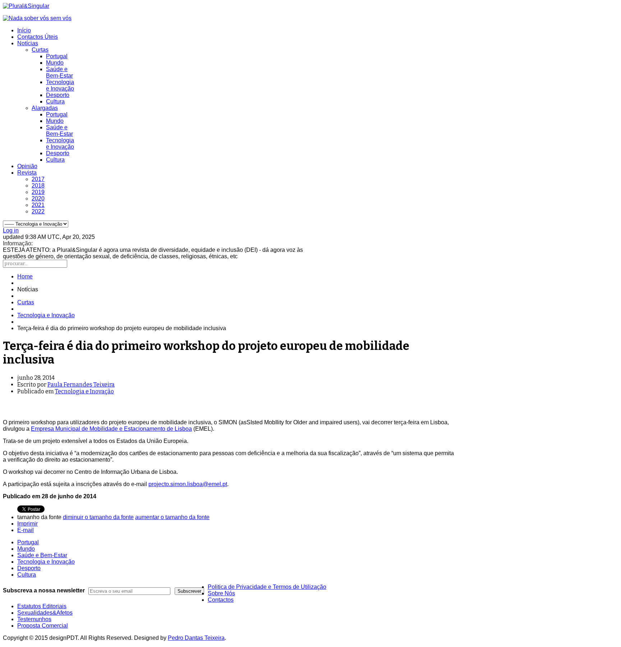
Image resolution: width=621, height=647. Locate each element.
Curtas (40, 50)
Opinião (27, 166)
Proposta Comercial (42, 626)
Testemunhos (34, 619)
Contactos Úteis (37, 37)
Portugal (57, 56)
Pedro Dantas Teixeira (196, 638)
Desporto (57, 95)
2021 (38, 205)
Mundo (55, 63)
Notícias (27, 43)
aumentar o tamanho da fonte (172, 517)
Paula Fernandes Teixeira (81, 384)
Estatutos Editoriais (41, 606)
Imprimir (27, 524)
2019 (38, 192)
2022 (38, 211)
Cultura (55, 101)
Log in (11, 230)
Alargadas (45, 108)
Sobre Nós (221, 593)
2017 (38, 179)
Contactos (221, 600)
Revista (27, 173)
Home (25, 276)
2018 (38, 185)
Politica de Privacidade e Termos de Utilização (267, 587)
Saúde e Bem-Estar (59, 72)
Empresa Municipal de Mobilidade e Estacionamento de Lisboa (111, 429)
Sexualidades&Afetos (45, 613)
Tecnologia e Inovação (60, 85)
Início (24, 30)
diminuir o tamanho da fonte (98, 517)
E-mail (25, 530)
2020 (38, 198)
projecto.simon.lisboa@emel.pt (187, 484)
